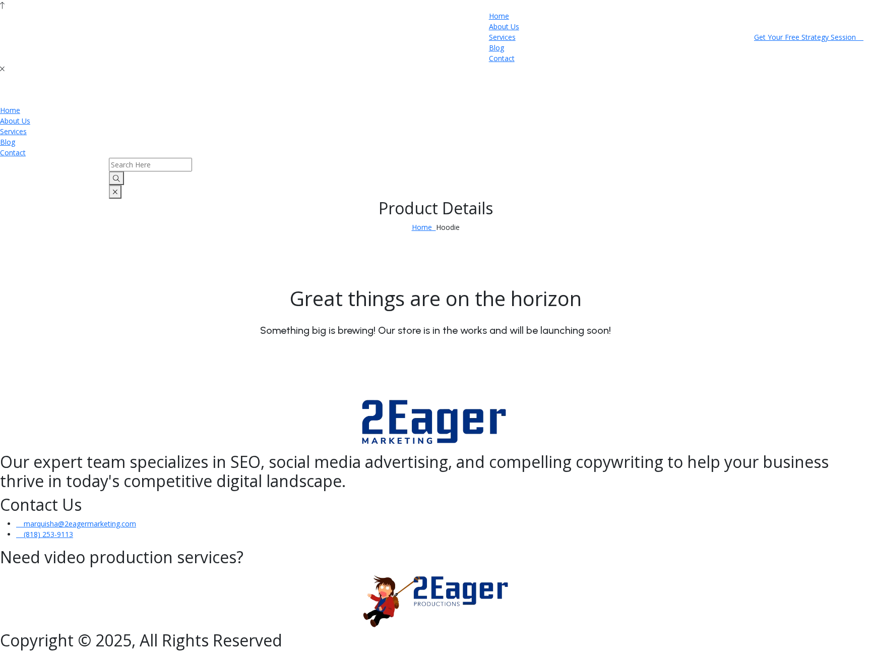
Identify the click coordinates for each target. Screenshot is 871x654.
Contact (502, 58)
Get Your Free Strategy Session (806, 37)
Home (499, 16)
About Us (504, 26)
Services (502, 37)
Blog (496, 47)
